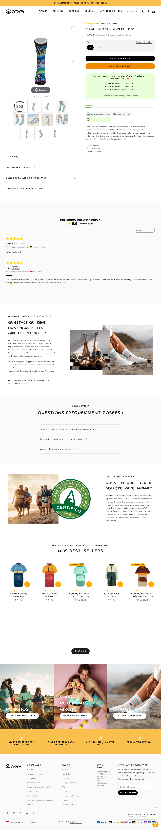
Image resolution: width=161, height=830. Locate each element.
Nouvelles (65, 800)
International (32, 791)
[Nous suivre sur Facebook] (7, 813)
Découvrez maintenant (22, 715)
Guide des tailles (145, 42)
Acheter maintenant (120, 66)
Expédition (31, 778)
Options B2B (32, 795)
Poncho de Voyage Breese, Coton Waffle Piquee (80, 595)
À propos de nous (111, 11)
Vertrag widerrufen (69, 804)
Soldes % (90, 11)
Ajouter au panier (120, 58)
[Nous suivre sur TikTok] (33, 813)
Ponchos (58, 11)
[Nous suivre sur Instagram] (14, 813)
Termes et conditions (35, 773)
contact (65, 791)
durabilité (65, 778)
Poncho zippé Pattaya (111, 595)
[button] (91, 23)
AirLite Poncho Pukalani (18, 595)
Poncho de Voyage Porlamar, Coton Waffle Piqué (142, 595)
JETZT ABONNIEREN (127, 792)
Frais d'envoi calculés (114, 35)
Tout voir (80, 651)
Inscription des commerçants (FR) (40, 800)
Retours (65, 769)
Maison (43, 11)
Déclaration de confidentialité (38, 787)
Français (131, 11)
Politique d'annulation (35, 782)
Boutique (73, 11)
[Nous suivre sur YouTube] (27, 813)
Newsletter (66, 773)
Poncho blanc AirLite (49, 595)
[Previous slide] (8, 61)
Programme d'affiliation (71, 795)
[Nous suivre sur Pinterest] (20, 813)
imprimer (30, 769)
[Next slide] (72, 61)
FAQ (64, 787)
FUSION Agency (76, 823)
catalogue (31, 804)
